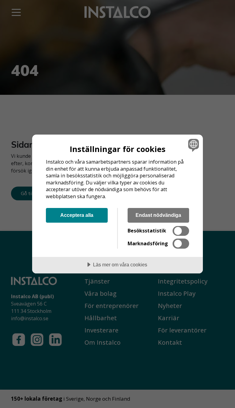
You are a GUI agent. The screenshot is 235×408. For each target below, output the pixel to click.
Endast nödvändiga (158, 215)
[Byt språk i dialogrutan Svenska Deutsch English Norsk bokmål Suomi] (192, 145)
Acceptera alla (76, 215)
